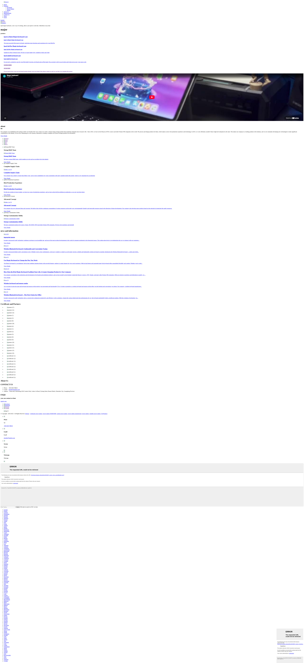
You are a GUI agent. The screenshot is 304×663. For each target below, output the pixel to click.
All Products (104, 413)
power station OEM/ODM (49, 413)
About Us (6, 11)
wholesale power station (36, 413)
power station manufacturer (74, 413)
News (5, 16)
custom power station (62, 413)
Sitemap (27, 413)
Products (6, 6)
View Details (4, 136)
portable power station (95, 413)
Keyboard (9, 7)
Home (5, 4)
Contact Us (6, 14)
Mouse (8, 10)
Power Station (10, 9)
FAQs (5, 17)
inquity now (4, 401)
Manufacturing (7, 13)
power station (85, 413)
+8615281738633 (8, 426)
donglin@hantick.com (14, 389)
